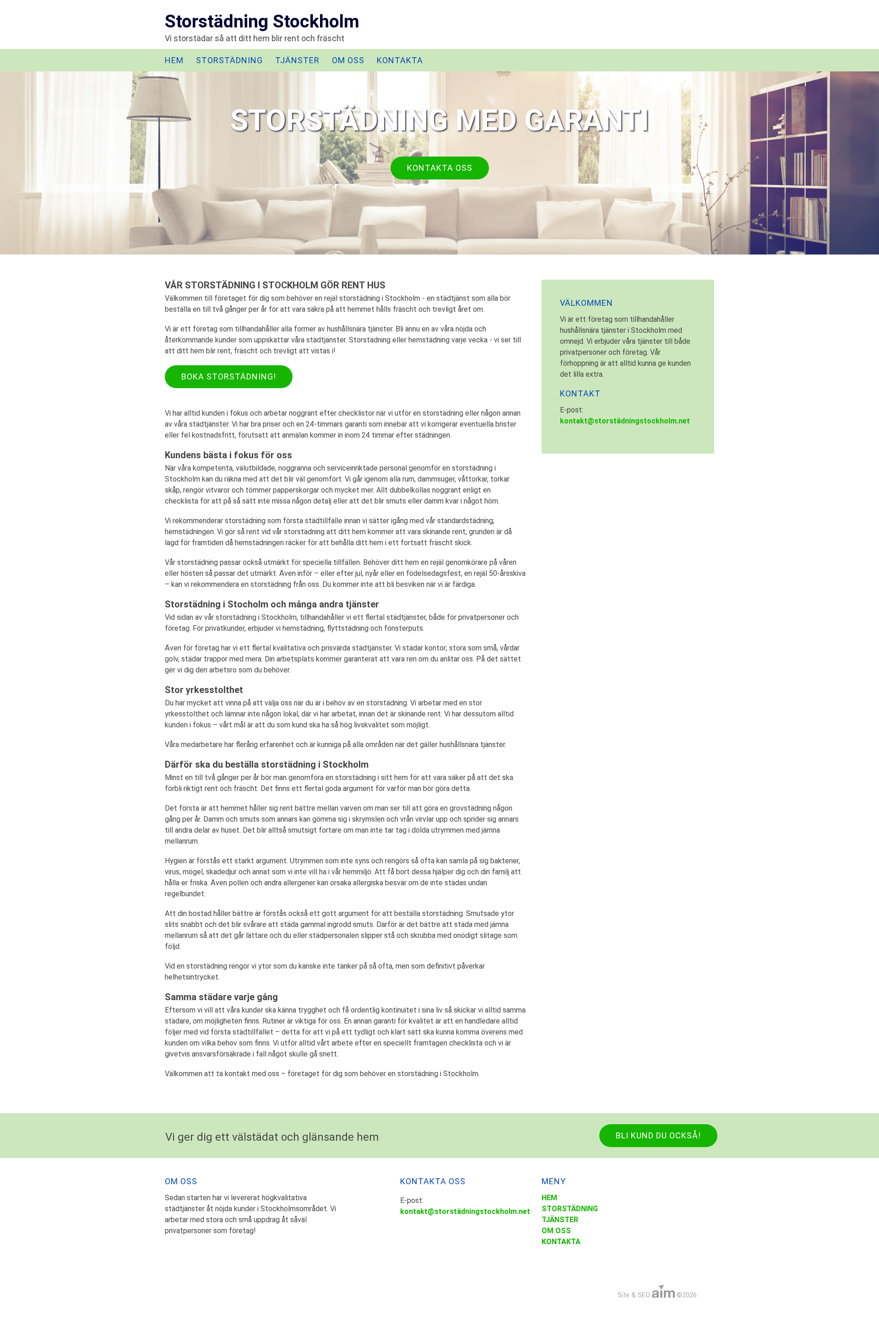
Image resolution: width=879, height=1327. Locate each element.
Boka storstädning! (228, 376)
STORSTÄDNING (229, 60)
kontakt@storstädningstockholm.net (625, 421)
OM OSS (348, 60)
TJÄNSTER (297, 60)
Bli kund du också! (658, 1135)
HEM (174, 60)
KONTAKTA (400, 60)
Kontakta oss (439, 168)
